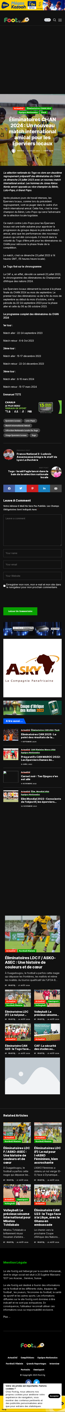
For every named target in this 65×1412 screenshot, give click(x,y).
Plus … (6, 1316)
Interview (54, 1363)
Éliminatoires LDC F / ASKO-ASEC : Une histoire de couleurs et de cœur (30, 962)
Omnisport (53, 1001)
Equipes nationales (28, 112)
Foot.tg (20, 151)
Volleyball (41, 1005)
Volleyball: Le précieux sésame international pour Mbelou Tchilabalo (46, 1013)
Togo (34, 435)
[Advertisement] (32, 59)
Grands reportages (36, 1363)
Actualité (18, 108)
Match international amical (18, 425)
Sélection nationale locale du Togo (22, 430)
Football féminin (27, 951)
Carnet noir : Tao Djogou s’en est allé (39, 778)
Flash (43, 112)
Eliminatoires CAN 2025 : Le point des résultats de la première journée (38, 736)
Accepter (54, 1396)
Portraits (25, 1369)
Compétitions (27, 1357)
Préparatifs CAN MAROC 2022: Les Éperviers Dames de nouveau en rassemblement (40, 758)
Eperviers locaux (13, 420)
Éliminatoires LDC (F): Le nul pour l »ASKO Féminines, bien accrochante (17, 1013)
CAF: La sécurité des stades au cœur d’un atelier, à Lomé (47, 1047)
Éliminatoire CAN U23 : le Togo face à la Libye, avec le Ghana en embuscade (18, 1047)
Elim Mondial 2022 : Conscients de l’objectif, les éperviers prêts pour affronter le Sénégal (41, 800)
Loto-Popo (30, 420)
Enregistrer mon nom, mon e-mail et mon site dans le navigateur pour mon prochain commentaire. (33, 586)
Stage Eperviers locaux (16, 435)
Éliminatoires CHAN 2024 (39, 108)
